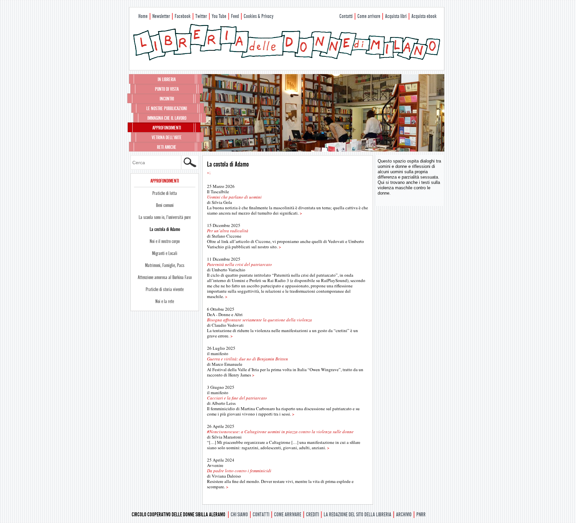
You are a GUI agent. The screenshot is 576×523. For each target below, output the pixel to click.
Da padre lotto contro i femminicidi (239, 471)
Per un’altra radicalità (227, 231)
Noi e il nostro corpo (165, 241)
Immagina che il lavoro (166, 118)
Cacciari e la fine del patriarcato (237, 398)
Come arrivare (368, 16)
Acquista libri (396, 16)
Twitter (201, 16)
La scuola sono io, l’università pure (165, 217)
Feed (235, 16)
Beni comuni (165, 205)
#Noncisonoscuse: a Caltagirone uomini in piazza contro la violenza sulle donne (280, 432)
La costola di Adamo (165, 229)
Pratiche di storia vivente (165, 289)
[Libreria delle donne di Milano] (286, 59)
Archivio (404, 514)
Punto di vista (167, 89)
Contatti (346, 16)
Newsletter (161, 16)
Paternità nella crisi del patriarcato (239, 264)
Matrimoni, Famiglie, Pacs (164, 265)
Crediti (312, 514)
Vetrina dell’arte (167, 137)
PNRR (421, 514)
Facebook (183, 16)
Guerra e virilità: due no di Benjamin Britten (247, 359)
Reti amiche (166, 147)
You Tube (219, 16)
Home (143, 16)
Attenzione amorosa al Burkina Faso (165, 277)
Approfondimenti (166, 127)
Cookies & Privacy (258, 16)
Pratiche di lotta (164, 193)
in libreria (167, 79)
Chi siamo (239, 514)
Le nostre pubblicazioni (166, 108)
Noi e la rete (164, 301)
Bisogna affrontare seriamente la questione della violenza (259, 320)
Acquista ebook (424, 16)
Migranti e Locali (164, 253)
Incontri (167, 98)
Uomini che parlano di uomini (234, 197)
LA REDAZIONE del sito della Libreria (357, 514)
